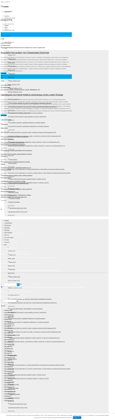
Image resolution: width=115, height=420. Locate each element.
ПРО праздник (9, 369)
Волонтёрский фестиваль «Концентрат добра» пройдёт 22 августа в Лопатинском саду (36, 146)
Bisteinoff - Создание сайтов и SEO (17, 298)
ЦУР (39, 89)
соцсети (34, 47)
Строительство (9, 400)
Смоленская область (19, 89)
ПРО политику (9, 364)
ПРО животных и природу (12, 335)
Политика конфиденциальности (9, 267)
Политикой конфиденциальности (19, 287)
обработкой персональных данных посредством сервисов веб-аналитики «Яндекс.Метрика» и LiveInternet (56, 287)
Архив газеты (8, 314)
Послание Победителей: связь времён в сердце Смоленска (27, 116)
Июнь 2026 (11, 266)
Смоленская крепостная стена (17, 212)
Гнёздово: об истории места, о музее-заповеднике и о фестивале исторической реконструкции (39, 173)
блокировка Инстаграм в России (15, 47)
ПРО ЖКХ (8, 337)
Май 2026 (11, 77)
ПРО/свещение (9, 387)
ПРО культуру (9, 24)
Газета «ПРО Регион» (6, 43)
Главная (7, 12)
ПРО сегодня (4, 47)
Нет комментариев (5, 45)
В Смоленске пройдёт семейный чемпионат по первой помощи (28, 126)
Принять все (77, 417)
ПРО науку (8, 353)
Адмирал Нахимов (14, 202)
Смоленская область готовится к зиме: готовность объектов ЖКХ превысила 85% (34, 136)
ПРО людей (7, 225)
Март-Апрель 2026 (14, 84)
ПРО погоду (8, 362)
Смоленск (8, 396)
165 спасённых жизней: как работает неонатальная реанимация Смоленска (32, 303)
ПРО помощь (8, 366)
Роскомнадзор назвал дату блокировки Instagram (25, 52)
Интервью (7, 321)
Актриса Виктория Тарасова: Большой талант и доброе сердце (28, 182)
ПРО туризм (8, 380)
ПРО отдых (8, 360)
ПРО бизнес (8, 328)
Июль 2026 (4, 128)
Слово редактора (9, 393)
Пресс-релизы (9, 323)
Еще (5, 244)
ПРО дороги (8, 333)
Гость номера (8, 317)
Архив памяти (12, 359)
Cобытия (7, 36)
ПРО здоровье (9, 339)
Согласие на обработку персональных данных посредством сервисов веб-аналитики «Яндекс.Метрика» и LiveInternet (31, 270)
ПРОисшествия (9, 389)
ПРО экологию (9, 384)
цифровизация (33, 89)
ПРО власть (8, 330)
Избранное (8, 319)
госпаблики (10, 89)
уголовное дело (41, 47)
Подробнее (3, 73)
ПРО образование (10, 355)
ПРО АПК (7, 326)
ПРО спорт (8, 373)
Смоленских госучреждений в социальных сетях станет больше (32, 94)
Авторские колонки (10, 312)
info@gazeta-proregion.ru (10, 240)
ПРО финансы (9, 382)
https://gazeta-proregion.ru (11, 242)
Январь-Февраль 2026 (15, 92)
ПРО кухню (8, 346)
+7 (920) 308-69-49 (9, 229)
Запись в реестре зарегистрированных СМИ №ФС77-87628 (16, 254)
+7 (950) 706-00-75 (9, 238)
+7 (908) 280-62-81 (9, 235)
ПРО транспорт (9, 378)
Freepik (5, 275)
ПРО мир (8, 351)
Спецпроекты (8, 223)
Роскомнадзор (28, 47)
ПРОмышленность (10, 391)
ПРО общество (9, 30)
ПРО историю (8, 341)
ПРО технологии (9, 375)
